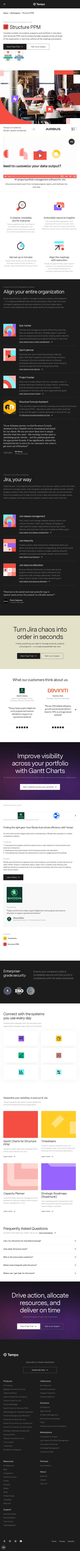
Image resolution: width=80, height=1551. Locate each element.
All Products (15, 13)
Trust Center (8, 1521)
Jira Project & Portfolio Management (54, 1440)
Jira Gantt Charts (47, 1452)
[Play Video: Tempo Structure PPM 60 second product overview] (40, 155)
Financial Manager (10, 1404)
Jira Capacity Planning (49, 1444)
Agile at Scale (45, 1411)
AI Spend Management (49, 1415)
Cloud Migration (9, 1525)
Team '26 (43, 1484)
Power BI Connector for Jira (14, 1419)
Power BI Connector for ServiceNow (17, 1427)
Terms (53, 1541)
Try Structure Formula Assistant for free (34, 415)
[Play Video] (5, 176)
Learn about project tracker (30, 394)
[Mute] (66, 176)
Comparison (8, 1473)
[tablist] (38, 815)
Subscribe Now (38, 1370)
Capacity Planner (14, 1193)
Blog (5, 1469)
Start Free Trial (13, 47)
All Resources (8, 1466)
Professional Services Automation (53, 1426)
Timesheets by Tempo (48, 1437)
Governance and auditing (50, 1419)
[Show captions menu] (62, 176)
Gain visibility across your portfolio (38, 787)
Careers (43, 1480)
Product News (8, 1496)
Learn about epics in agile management (34, 342)
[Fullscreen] (74, 176)
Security (71, 1541)
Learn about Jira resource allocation (33, 581)
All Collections (45, 1385)
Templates (7, 1500)
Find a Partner (45, 1466)
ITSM (42, 1422)
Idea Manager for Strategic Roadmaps (18, 1412)
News (5, 1492)
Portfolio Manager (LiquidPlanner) (16, 1416)
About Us (43, 1476)
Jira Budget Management (49, 1448)
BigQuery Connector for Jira (14, 1389)
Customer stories (10, 1477)
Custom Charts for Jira (12, 1401)
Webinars (7, 1503)
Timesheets (48, 1141)
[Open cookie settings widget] (3, 1547)
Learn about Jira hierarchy (29, 557)
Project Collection (47, 1397)
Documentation (46, 1233)
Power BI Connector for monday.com (17, 1423)
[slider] (36, 176)
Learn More (12, 877)
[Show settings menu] (70, 176)
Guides (6, 1488)
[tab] (21, 815)
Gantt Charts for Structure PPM (19, 1142)
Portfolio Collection (47, 1389)
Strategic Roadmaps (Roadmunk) (54, 1195)
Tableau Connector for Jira (13, 1438)
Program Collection (47, 1393)
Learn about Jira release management (34, 533)
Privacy (62, 1541)
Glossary (6, 1485)
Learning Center (9, 1514)
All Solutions (45, 1407)
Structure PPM (9, 1435)
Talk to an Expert (38, 47)
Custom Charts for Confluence (15, 1397)
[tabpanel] (40, 887)
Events (6, 1481)
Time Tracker (8, 1442)
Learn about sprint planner (29, 369)
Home (5, 13)
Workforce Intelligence (12, 1450)
